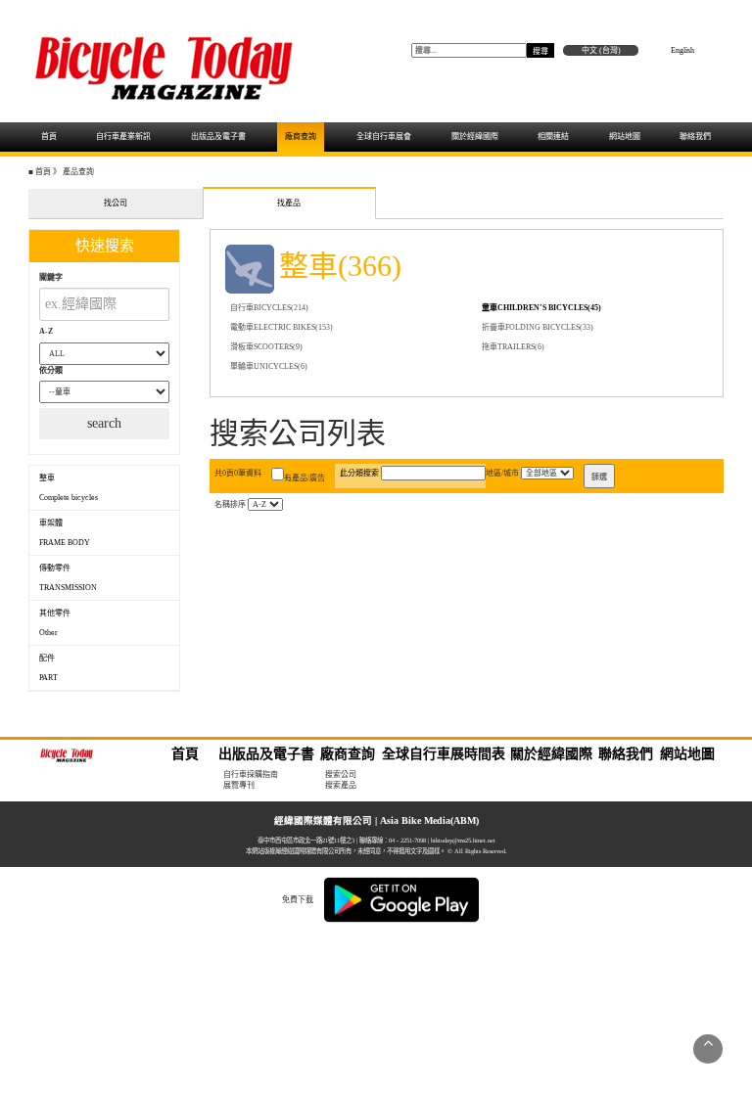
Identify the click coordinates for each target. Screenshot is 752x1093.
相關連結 (553, 136)
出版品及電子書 (218, 136)
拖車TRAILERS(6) (513, 346)
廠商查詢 (300, 136)
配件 (48, 668)
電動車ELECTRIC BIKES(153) (281, 327)
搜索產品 (340, 785)
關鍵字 (51, 277)
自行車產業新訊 (123, 136)
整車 (68, 488)
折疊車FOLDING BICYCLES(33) (537, 327)
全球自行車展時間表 (443, 754)
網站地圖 (624, 136)
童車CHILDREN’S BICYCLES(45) (541, 307)
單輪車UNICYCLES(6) (268, 366)
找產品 (289, 203)
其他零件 (55, 623)
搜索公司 (340, 774)
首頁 (49, 136)
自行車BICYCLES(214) (269, 307)
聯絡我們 (695, 136)
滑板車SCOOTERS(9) (266, 346)
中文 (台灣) (601, 50)
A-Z (46, 331)
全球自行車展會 (383, 136)
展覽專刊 (239, 785)
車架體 (64, 533)
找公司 (115, 203)
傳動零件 (68, 578)
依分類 (51, 370)
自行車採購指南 (250, 774)
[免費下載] (401, 898)
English (682, 50)
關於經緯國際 (474, 136)
